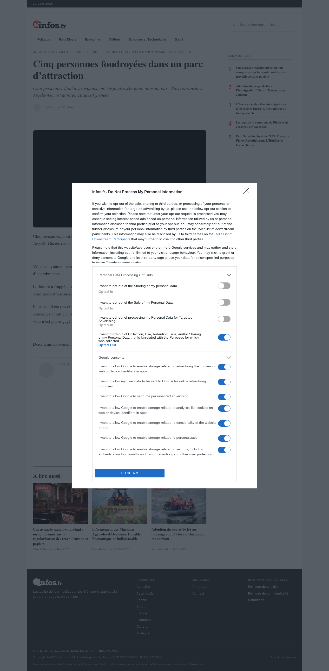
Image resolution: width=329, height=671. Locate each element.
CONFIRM (130, 473)
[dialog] (164, 335)
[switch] (224, 285)
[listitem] (164, 275)
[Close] (247, 192)
